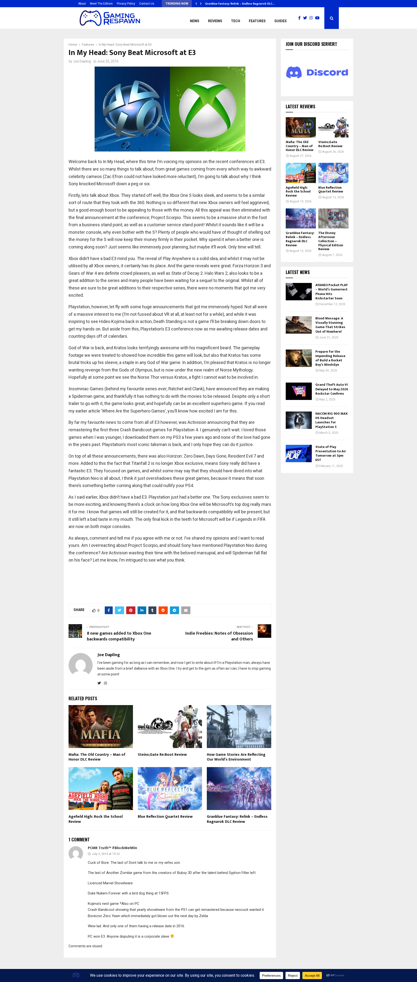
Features (257, 21)
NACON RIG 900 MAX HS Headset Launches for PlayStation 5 (331, 420)
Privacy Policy (126, 3)
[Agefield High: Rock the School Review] (301, 173)
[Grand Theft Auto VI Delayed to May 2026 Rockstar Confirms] (299, 391)
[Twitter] (306, 18)
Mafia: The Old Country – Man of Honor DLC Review (97, 757)
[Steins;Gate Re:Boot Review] (333, 127)
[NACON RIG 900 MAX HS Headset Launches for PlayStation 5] (299, 420)
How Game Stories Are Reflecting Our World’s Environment (236, 757)
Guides (280, 21)
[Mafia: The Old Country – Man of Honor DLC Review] (301, 127)
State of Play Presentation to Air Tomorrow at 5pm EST (330, 453)
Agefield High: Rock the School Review (96, 819)
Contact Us (146, 3)
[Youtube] (318, 18)
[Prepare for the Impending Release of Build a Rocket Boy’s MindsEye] (299, 358)
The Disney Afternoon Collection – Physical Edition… (241, 3)
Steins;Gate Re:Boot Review (162, 754)
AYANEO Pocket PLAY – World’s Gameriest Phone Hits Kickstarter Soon (331, 291)
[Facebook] (300, 18)
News (194, 21)
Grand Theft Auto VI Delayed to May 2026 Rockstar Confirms (331, 389)
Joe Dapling (82, 61)
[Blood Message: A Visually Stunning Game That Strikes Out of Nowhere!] (299, 325)
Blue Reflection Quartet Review (165, 816)
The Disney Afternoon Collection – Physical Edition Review (330, 241)
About (82, 3)
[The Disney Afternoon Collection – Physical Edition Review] (333, 218)
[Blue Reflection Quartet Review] (333, 173)
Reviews (215, 21)
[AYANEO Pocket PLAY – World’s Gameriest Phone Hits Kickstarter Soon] (299, 291)
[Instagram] (312, 18)
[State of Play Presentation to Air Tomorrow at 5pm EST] (299, 453)
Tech (235, 21)
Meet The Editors (101, 3)
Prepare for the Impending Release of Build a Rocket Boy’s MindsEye (330, 358)
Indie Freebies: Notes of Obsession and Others (219, 636)
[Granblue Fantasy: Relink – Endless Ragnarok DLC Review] (301, 218)
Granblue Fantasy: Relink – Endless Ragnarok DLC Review (237, 819)
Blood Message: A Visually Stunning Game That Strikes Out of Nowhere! (330, 325)
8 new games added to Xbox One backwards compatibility (119, 636)
